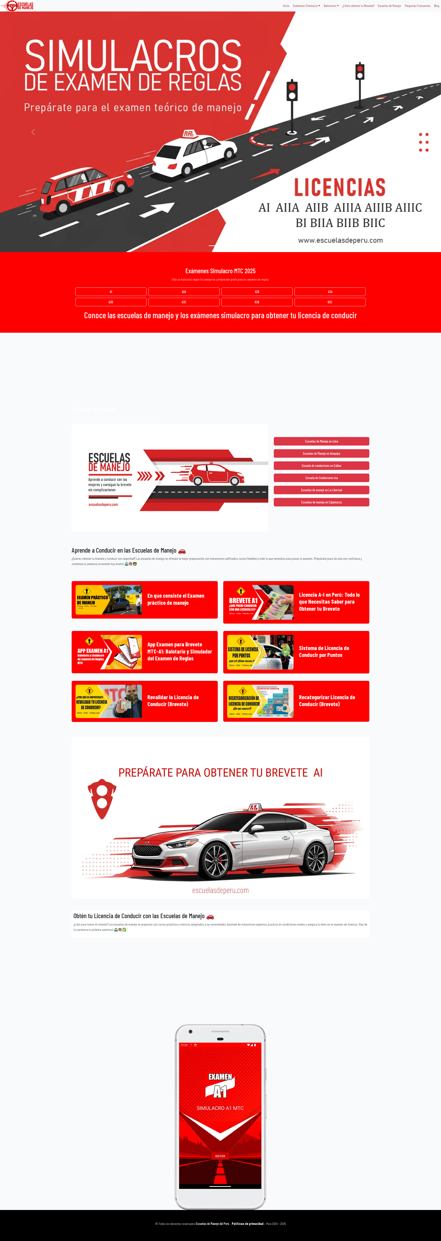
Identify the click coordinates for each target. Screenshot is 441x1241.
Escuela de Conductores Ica (321, 478)
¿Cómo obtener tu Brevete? (358, 6)
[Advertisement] (220, 371)
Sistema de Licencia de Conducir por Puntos (324, 651)
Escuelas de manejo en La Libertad (321, 490)
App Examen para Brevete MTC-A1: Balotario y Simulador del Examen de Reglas (179, 651)
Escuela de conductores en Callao (321, 466)
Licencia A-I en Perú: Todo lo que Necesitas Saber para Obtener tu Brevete (329, 601)
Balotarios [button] (330, 6)
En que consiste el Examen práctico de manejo (175, 599)
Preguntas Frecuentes (417, 6)
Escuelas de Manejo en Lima (321, 441)
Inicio (286, 6)
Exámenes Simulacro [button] (305, 6)
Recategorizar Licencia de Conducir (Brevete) (327, 700)
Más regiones (358, 512)
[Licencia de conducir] (228, 245)
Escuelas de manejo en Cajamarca (321, 502)
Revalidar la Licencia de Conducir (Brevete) (173, 700)
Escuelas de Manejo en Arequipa (321, 453)
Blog (436, 6)
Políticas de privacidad (247, 1224)
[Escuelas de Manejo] (212, 245)
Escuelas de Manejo (389, 6)
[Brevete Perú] (220, 245)
